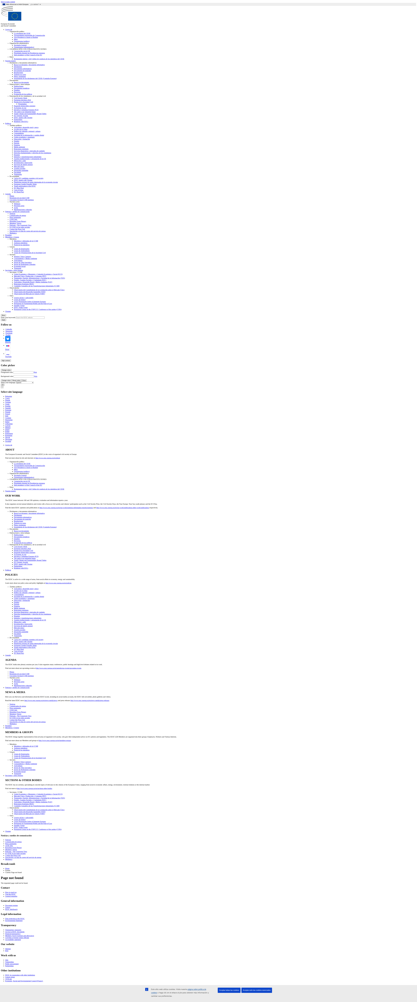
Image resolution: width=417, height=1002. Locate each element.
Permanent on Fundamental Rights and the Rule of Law (33, 303)
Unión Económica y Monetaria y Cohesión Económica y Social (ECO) (38, 274)
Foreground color (7, 372)
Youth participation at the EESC (25, 186)
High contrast (6, 360)
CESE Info (13, 219)
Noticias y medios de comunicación (17, 211)
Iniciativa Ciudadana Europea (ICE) (26, 110)
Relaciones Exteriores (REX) (24, 284)
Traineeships (9, 962)
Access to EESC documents (14, 932)
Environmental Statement (13, 921)
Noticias (12, 213)
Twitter (8, 335)
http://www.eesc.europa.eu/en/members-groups (55, 740)
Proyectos (17, 92)
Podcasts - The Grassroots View (20, 225)
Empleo (16, 141)
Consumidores (19, 133)
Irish (6, 416)
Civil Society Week (20, 98)
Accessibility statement (13, 940)
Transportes (18, 174)
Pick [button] (35, 372)
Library (7, 907)
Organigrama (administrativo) (24, 47)
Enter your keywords (8, 317)
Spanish (8, 408)
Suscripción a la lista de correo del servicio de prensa (28, 231)
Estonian (8, 410)
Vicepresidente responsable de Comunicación (29, 35)
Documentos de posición (22, 71)
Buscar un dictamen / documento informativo (29, 65)
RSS (6, 951)
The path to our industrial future (25, 112)
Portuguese (9, 433)
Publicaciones (18, 86)
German (8, 402)
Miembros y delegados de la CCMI (26, 241)
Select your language (8, 382)
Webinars (17, 204)
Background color (7, 376)
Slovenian (8, 439)
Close (24, 380)
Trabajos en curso (20, 74)
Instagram (9, 331)
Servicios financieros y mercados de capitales (29, 151)
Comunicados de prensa (18, 215)
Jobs (6, 960)
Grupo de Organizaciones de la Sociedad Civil (30, 253)
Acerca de (8, 29)
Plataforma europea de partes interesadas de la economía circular (36, 182)
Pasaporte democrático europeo (24, 106)
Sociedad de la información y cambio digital (29, 135)
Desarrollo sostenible (21, 170)
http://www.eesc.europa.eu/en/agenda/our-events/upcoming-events (58, 668)
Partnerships (18, 119)
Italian (7, 422)
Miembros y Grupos (12, 237)
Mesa (16, 39)
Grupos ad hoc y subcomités (23, 298)
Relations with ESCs (21, 121)
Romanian (8, 435)
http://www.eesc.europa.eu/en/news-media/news (40, 700)
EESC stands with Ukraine (23, 118)
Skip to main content (8, 2)
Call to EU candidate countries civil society (28, 178)
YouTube (8, 357)
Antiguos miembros (20, 243)
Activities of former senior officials (17, 938)
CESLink (8, 979)
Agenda (8, 194)
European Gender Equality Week (25, 184)
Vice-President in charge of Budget (26, 37)
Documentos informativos (23, 69)
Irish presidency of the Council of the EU (28, 55)
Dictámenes (18, 67)
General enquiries (11, 896)
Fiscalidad (17, 172)
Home (7, 868)
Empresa (17, 145)
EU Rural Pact (19, 192)
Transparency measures (13, 930)
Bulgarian (8, 396)
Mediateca (13, 233)
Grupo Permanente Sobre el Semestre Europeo (30, 302)
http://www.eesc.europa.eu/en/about (47, 458)
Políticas (8, 123)
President (8, 235)
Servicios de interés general (23, 165)
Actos (16, 208)
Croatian (8, 418)
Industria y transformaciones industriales (27, 157)
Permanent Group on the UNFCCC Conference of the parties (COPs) (38, 309)
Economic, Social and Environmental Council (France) (24, 981)
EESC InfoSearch (11, 909)
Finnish (7, 412)
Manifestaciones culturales (23, 210)
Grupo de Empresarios (21, 249)
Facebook (9, 333)
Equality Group (19, 305)
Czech (7, 398)
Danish (7, 400)
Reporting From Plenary (18, 221)
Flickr (7, 349)
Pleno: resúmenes (20, 76)
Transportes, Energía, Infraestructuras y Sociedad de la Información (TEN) (39, 278)
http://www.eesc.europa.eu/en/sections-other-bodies (34, 788)
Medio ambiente (19, 147)
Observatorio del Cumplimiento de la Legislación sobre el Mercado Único (39, 290)
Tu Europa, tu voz (20, 108)
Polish (7, 431)
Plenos (12, 196)
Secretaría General (20, 45)
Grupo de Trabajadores (22, 251)
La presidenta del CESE (22, 33)
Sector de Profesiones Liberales (24, 264)
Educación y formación (22, 139)
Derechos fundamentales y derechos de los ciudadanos (32, 153)
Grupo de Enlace (20, 300)
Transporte (17, 268)
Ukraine (8, 311)
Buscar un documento (21, 82)
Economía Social (20, 266)
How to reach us (11, 892)
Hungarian (8, 420)
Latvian (7, 426)
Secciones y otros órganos (14, 270)
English (7, 406)
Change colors (6, 370)
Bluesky (8, 342)
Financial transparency (13, 934)
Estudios (17, 90)
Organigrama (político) (22, 41)
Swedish (8, 441)
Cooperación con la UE (22, 51)
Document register (11, 905)
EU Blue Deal (19, 188)
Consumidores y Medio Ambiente (25, 258)
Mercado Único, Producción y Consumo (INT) (30, 276)
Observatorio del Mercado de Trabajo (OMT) (29, 294)
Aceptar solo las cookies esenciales (257, 990)
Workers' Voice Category (22, 257)
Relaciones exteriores (21, 149)
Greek (7, 404)
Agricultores (18, 260)
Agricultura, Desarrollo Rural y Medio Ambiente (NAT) (33, 282)
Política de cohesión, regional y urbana (27, 131)
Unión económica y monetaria (24, 137)
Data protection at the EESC (15, 919)
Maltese (8, 428)
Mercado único (19, 166)
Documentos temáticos (21, 88)
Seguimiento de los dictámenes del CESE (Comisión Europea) (35, 78)
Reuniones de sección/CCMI (19, 198)
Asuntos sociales (19, 168)
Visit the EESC (10, 894)
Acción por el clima (20, 129)
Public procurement (12, 964)
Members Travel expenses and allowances (19, 936)
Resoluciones (18, 73)
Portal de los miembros (22, 245)
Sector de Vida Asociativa (23, 262)
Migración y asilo (20, 161)
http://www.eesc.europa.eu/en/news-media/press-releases (89, 700)
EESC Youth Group (21, 307)
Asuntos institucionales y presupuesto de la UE (30, 159)
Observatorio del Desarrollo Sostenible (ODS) (30, 292)
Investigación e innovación (23, 163)
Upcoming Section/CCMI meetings (22, 200)
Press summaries (15, 217)
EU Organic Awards (21, 116)
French (7, 414)
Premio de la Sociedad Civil (23, 102)
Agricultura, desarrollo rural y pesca (26, 127)
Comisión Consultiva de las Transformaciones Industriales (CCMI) (37, 286)
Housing (17, 155)
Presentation (22, 104)
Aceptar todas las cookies (229, 990)
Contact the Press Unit (17, 229)
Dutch (7, 430)
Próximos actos (19, 206)
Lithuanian (9, 424)
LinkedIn (9, 329)
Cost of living (18, 190)
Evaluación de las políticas (23, 94)
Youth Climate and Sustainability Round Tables (30, 114)
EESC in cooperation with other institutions (20, 975)
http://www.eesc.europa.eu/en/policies (58, 583)
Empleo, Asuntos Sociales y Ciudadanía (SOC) (30, 280)
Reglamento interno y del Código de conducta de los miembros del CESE (39, 59)
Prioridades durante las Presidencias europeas (29, 53)
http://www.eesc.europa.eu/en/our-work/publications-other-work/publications (122, 508)
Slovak (7, 437)
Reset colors (16, 380)
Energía (16, 143)
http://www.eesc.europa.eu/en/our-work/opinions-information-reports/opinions (66, 508)
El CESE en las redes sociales (20, 227)
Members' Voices (15, 223)
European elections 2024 (22, 100)
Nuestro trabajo (10, 61)
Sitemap (8, 949)
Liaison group (10, 977)
